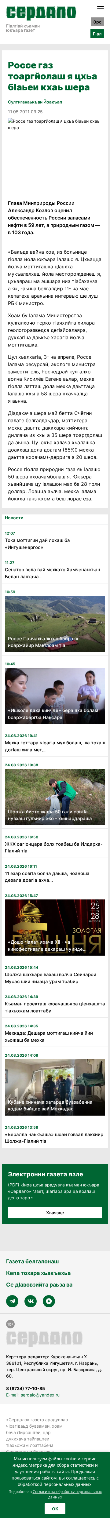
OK (55, 1509)
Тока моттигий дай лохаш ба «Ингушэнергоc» (37, 543)
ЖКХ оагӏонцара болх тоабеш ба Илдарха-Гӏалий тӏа (54, 847)
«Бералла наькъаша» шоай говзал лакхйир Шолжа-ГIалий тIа (54, 1137)
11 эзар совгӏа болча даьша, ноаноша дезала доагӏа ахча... (47, 876)
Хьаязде (55, 1212)
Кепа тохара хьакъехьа (38, 1273)
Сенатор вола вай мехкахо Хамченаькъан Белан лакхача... (52, 573)
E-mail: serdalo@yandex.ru (33, 1394)
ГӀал (97, 33)
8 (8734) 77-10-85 (25, 1388)
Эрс (97, 21)
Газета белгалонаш (32, 1261)
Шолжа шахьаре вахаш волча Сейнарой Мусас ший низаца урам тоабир (50, 977)
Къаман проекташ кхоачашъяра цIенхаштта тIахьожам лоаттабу (55, 1007)
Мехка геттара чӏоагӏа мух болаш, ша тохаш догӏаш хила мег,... (55, 746)
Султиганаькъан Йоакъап (35, 101)
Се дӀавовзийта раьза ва (39, 1284)
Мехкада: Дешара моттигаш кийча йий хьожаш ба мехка (49, 1036)
